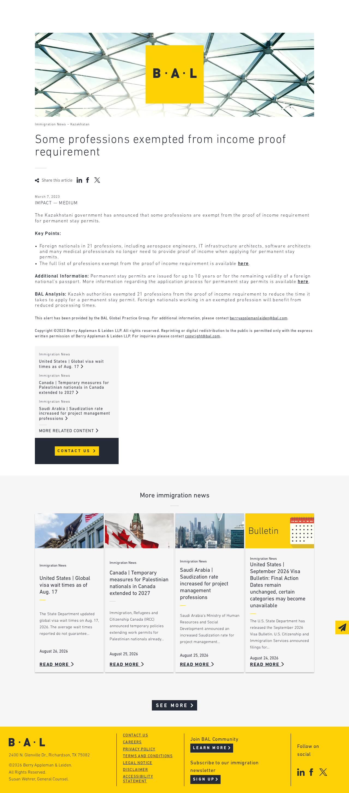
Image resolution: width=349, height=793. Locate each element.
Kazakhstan (80, 124)
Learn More (210, 748)
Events (145, 34)
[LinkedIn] (301, 772)
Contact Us (75, 451)
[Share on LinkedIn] (79, 180)
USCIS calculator (158, 44)
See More (172, 705)
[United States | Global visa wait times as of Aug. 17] (69, 531)
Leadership (69, 13)
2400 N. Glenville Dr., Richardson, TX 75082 (49, 755)
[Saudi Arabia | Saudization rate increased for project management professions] (209, 531)
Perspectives (153, 13)
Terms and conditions (148, 756)
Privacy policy (139, 749)
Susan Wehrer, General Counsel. (39, 779)
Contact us (135, 735)
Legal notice (137, 763)
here (243, 263)
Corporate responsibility (86, 23)
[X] (323, 772)
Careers (64, 44)
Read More (55, 664)
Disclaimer (135, 770)
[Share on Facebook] (88, 180)
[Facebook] (311, 772)
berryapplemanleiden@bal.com (258, 318)
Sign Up (204, 779)
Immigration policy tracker (171, 23)
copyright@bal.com (202, 336)
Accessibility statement (138, 779)
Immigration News (50, 124)
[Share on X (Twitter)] (97, 180)
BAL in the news (75, 34)
